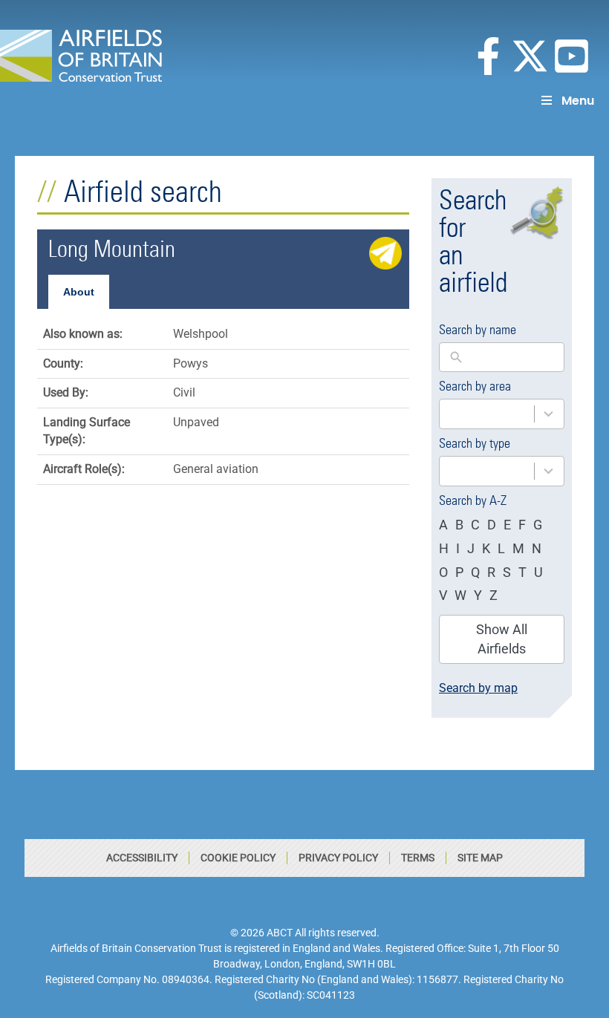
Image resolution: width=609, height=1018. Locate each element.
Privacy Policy (338, 858)
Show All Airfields (501, 638)
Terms (417, 858)
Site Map (480, 858)
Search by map (478, 688)
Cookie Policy (238, 858)
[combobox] (501, 414)
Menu (577, 100)
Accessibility (142, 858)
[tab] (78, 292)
